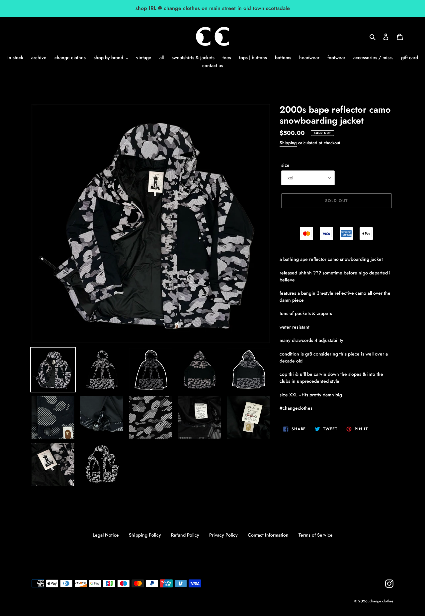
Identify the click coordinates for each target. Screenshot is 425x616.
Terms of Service (315, 535)
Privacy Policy (223, 535)
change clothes (381, 601)
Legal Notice (106, 535)
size (285, 165)
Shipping (288, 143)
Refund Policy (185, 535)
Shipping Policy (145, 535)
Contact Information (268, 535)
